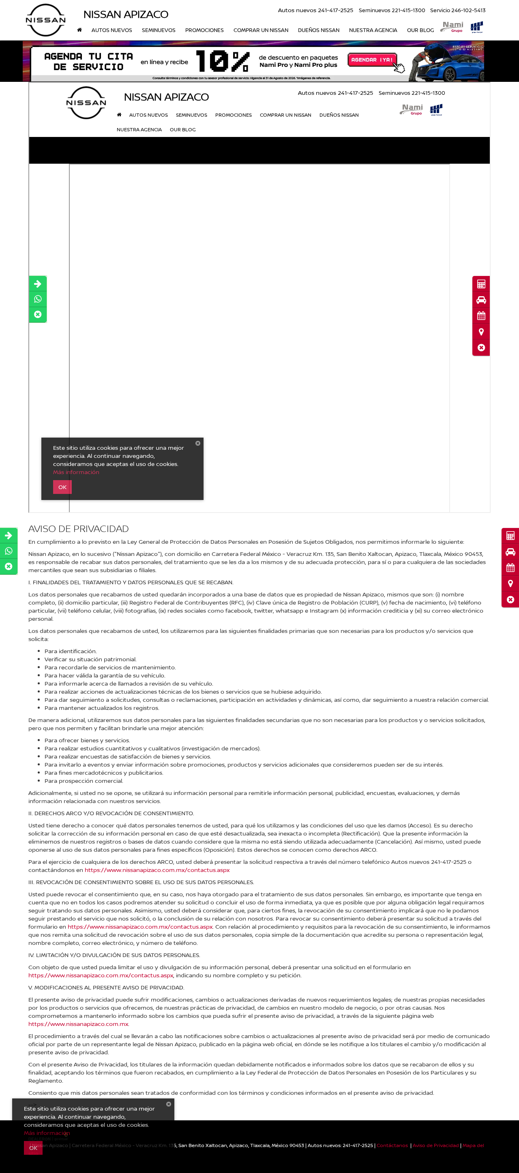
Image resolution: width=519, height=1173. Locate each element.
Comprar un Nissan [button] (261, 30)
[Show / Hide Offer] (253, 61)
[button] (510, 599)
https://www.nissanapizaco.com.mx (78, 1024)
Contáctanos (392, 1145)
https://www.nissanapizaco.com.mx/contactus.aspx (157, 870)
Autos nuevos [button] (112, 30)
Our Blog (420, 30)
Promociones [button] (204, 30)
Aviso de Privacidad (436, 1145)
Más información (47, 1133)
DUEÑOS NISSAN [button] (318, 30)
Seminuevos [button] (159, 30)
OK (33, 1148)
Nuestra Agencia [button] (373, 30)
